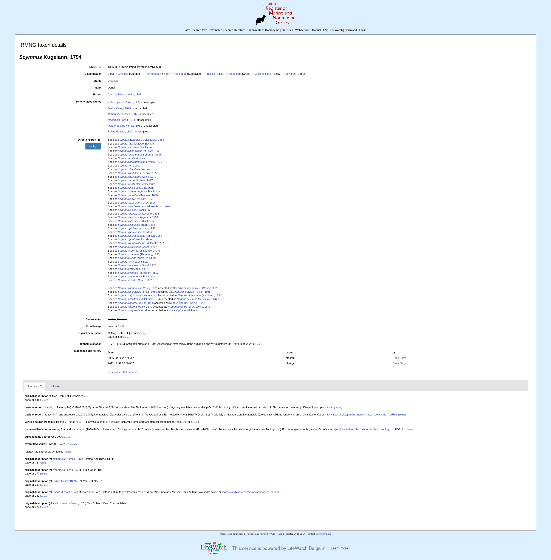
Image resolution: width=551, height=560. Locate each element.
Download (351, 30)
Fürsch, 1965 (137, 291)
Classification (93, 73)
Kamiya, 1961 (125, 125)
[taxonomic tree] (116, 372)
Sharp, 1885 (136, 224)
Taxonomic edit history (87, 350)
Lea (131, 158)
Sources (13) (34, 386)
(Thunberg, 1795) (139, 254)
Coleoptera (234, 73)
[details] (127, 337)
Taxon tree (215, 30)
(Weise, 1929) (187, 303)
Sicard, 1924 (137, 265)
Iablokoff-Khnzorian (144, 206)
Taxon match (255, 30)
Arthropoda (152, 73)
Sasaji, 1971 (121, 119)
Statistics (287, 30)
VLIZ (272, 534)
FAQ (325, 30)
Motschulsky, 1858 (141, 139)
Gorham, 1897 (135, 180)
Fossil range (93, 326)
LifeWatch (336, 30)
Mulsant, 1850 (138, 195)
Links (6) (55, 386)
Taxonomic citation (89, 343)
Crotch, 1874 (124, 102)
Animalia (123, 73)
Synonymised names (88, 101)
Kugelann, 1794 (138, 217)
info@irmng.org (323, 534)
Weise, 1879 (140, 161)
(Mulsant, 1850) (139, 150)
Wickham (134, 310)
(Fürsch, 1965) (192, 291)
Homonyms (272, 30)
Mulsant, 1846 (120, 131)
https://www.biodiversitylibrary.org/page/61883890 (250, 492)
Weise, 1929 (136, 303)
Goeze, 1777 (137, 247)
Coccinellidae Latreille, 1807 (124, 94)
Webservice (302, 30)
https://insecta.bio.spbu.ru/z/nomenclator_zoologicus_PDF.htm (361, 414)
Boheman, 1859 (140, 154)
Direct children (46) (89, 139)
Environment (93, 319)
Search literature (234, 30)
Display (92, 146)
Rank (98, 87)
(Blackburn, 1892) (138, 272)
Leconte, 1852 (138, 173)
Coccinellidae (263, 73)
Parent (97, 94)
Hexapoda (180, 73)
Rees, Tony (399, 357)
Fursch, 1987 (122, 114)
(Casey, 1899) (195, 288)
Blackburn (137, 143)
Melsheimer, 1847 (139, 299)
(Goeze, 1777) (139, 250)
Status (97, 80)
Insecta (211, 73)
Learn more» (340, 548)
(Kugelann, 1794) (200, 295)
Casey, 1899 (119, 108)
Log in (362, 30)
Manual (316, 30)
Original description (89, 333)
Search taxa (199, 30)
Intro (187, 30)
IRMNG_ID (95, 66)
